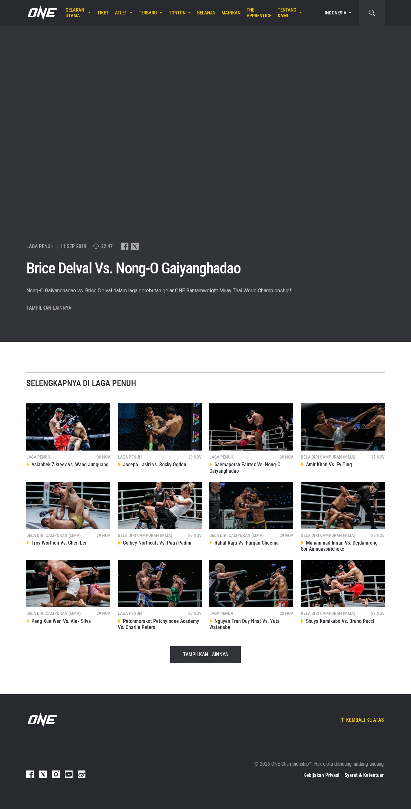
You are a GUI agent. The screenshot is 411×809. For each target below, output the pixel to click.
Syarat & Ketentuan (365, 775)
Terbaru (148, 13)
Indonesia (335, 13)
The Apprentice (259, 13)
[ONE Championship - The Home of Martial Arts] (41, 13)
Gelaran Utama (75, 13)
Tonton (177, 13)
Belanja (206, 13)
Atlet (121, 13)
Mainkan (231, 13)
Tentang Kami (287, 13)
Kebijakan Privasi (321, 775)
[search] (372, 13)
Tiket (103, 13)
